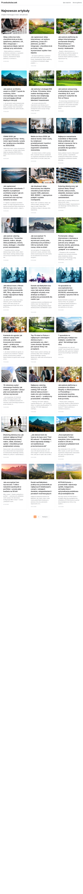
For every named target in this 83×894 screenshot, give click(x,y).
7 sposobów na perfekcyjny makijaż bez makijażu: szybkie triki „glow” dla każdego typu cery (67, 339)
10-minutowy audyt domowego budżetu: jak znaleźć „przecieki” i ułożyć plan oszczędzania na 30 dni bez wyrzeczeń (14, 389)
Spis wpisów (67, 2)
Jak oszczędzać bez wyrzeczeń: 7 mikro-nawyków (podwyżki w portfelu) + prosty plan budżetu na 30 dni (12, 486)
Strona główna (77, 2)
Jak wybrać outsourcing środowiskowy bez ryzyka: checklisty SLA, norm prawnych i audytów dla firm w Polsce (68, 93)
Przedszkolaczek (9, 2)
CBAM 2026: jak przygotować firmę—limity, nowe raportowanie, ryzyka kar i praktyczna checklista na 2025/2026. (14, 141)
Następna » (45, 516)
